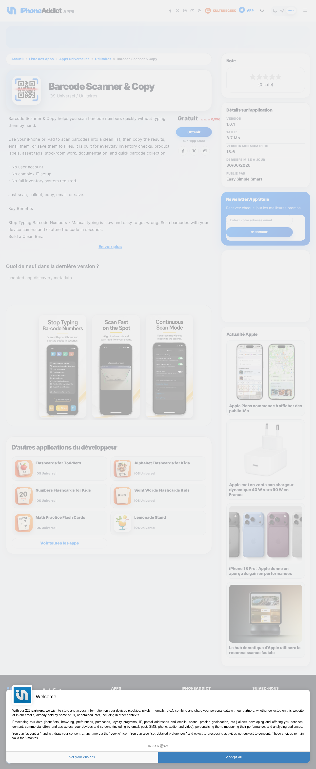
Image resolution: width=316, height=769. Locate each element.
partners (37, 710)
